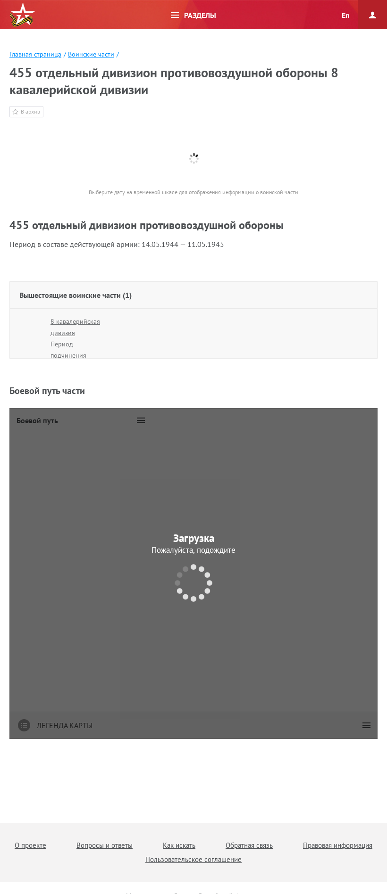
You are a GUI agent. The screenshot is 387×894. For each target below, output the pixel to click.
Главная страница (35, 54)
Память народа (22, 15)
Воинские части (91, 54)
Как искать (179, 845)
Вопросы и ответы (104, 845)
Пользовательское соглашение (193, 859)
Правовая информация (337, 845)
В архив (30, 111)
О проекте (30, 845)
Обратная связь (249, 845)
